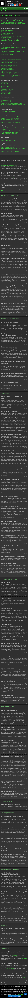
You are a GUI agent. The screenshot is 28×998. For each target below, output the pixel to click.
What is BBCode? (4, 82)
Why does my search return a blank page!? (10, 119)
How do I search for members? (8, 121)
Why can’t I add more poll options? (9, 65)
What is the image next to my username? (10, 53)
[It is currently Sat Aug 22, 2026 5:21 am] (24, 12)
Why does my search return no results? (10, 118)
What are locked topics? (6, 92)
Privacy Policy (20, 994)
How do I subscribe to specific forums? (10, 132)
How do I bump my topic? (7, 76)
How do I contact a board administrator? (10, 151)
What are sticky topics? (6, 90)
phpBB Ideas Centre (9, 968)
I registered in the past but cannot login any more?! (12, 36)
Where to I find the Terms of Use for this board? (12, 20)
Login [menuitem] (25, 9)
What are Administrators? (7, 99)
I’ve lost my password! (6, 37)
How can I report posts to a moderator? (10, 72)
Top (26, 169)
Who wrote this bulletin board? (8, 146)
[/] (3, 3)
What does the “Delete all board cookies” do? (11, 40)
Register (12, 10)
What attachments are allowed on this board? (11, 139)
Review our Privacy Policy (14, 996)
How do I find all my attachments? (9, 140)
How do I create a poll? (6, 64)
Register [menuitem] (27, 9)
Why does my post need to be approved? (10, 75)
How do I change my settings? (8, 45)
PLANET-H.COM (13, 2)
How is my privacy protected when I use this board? (13, 22)
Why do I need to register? (7, 30)
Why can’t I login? (5, 34)
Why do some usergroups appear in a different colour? (13, 104)
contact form (19, 984)
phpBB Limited (15, 955)
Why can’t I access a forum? (7, 68)
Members (6, 9)
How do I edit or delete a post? (8, 61)
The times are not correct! (7, 50)
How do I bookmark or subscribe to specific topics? (12, 130)
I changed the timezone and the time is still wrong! (12, 51)
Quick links (1, 9)
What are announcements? (7, 89)
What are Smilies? (5, 85)
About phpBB (24, 958)
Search (2, 10)
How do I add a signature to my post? (9, 62)
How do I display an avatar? (7, 54)
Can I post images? (5, 86)
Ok (25, 994)
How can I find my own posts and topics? (10, 122)
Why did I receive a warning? (7, 71)
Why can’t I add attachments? (7, 69)
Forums (4, 9)
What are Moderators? (6, 100)
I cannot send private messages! (8, 111)
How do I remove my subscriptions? (9, 133)
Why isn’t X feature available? (7, 147)
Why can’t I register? (5, 31)
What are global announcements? (8, 87)
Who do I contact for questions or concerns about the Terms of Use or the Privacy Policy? (13, 24)
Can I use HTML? (4, 83)
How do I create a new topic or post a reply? (11, 59)
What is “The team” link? (6, 106)
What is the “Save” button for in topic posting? (11, 74)
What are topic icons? (6, 93)
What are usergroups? (6, 101)
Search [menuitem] (26, 13)
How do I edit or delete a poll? (7, 66)
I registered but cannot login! (7, 33)
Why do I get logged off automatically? (9, 39)
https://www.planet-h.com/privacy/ (9, 177)
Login (7, 10)
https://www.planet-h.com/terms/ (8, 165)
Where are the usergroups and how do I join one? (12, 103)
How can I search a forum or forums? (9, 116)
